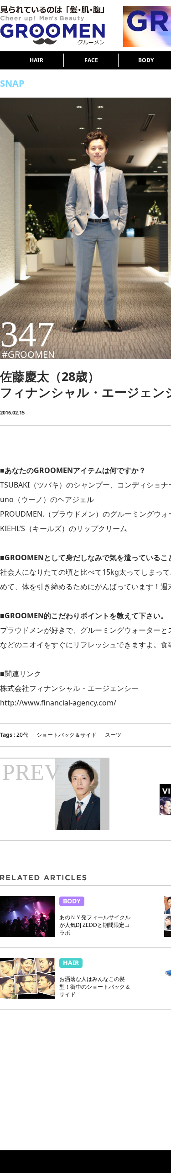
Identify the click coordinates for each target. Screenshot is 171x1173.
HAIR (36, 60)
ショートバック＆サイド (66, 735)
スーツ (113, 735)
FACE (91, 60)
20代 (22, 735)
